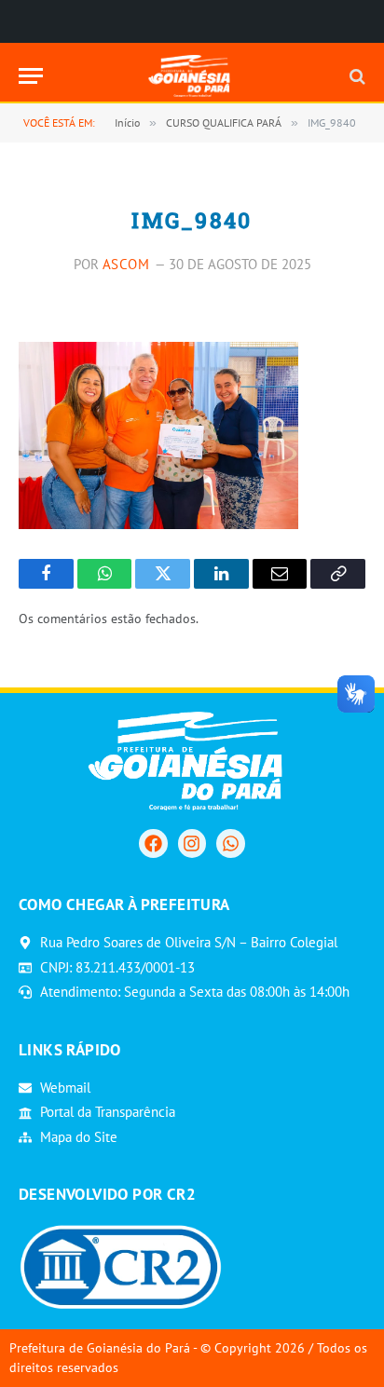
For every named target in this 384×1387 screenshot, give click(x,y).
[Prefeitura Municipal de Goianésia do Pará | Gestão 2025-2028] (192, 76)
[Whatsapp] (230, 843)
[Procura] (355, 76)
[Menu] (31, 76)
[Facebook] (153, 843)
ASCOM (126, 264)
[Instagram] (192, 843)
